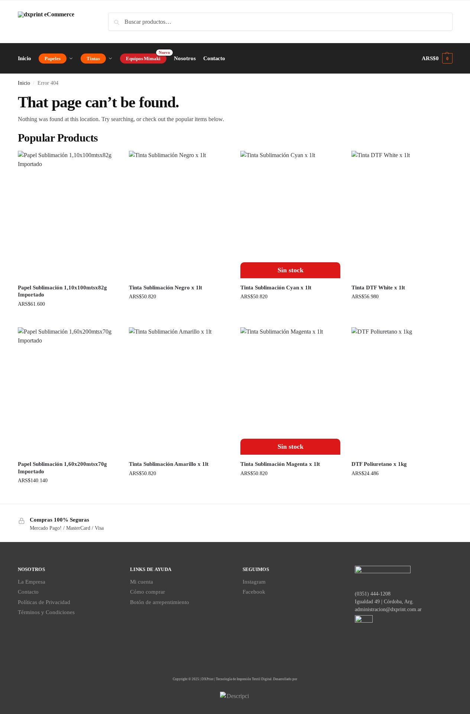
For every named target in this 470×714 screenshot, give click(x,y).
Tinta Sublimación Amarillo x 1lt (168, 464)
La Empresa (31, 582)
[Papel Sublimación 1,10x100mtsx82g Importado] (68, 214)
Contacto (28, 592)
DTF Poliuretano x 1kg (379, 464)
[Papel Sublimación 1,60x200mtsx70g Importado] (68, 391)
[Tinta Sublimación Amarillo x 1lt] (179, 391)
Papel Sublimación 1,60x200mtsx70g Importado (62, 467)
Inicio (24, 83)
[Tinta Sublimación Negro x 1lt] (179, 214)
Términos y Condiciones (46, 612)
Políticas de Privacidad (44, 602)
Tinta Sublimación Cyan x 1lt (275, 288)
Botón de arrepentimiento (159, 602)
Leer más (290, 312)
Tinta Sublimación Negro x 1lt (165, 288)
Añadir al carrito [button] (68, 319)
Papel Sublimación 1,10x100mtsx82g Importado (62, 291)
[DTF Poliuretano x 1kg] (401, 391)
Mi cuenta (141, 582)
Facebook (254, 592)
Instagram (254, 582)
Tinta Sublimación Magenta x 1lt (280, 464)
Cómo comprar (147, 592)
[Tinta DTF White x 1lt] (401, 214)
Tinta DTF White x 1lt (378, 288)
